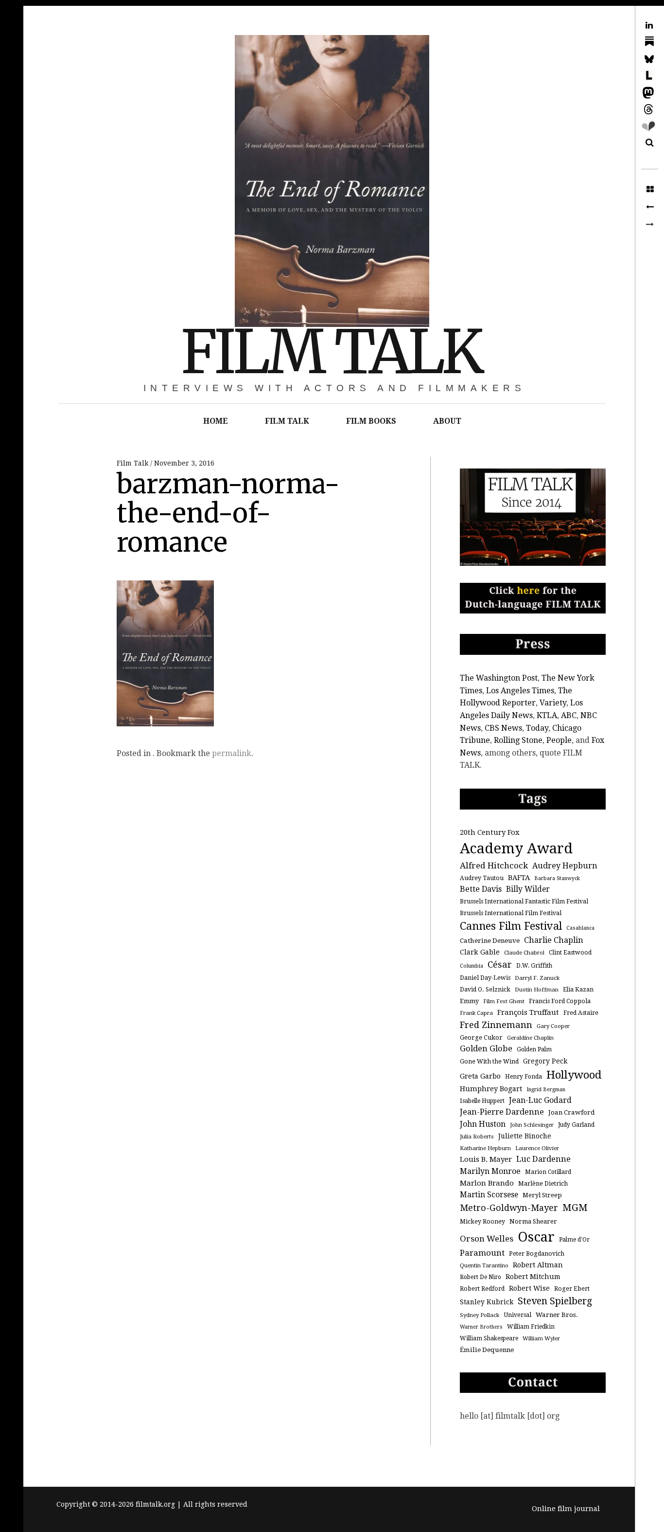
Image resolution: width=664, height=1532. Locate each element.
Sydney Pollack (479, 1315)
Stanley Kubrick (486, 1302)
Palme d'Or (574, 1239)
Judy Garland (576, 1124)
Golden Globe (486, 1048)
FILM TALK (331, 352)
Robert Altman (538, 1265)
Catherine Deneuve (490, 940)
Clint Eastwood (570, 952)
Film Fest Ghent (503, 1001)
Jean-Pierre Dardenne (502, 1112)
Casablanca (580, 928)
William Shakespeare (489, 1338)
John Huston (483, 1124)
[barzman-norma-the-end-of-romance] (649, 207)
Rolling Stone (518, 740)
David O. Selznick (485, 989)
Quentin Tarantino (484, 1265)
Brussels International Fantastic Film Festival (524, 901)
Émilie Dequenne (487, 1349)
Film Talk (133, 463)
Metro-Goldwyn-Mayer (509, 1208)
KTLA (547, 715)
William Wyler (541, 1338)
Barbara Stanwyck (557, 878)
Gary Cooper (553, 1026)
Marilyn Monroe (490, 1171)
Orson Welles (486, 1239)
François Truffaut (528, 1012)
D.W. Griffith (534, 965)
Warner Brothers (481, 1327)
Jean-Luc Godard (540, 1100)
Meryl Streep (542, 1195)
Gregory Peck (545, 1061)
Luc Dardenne (543, 1159)
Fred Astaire (580, 1012)
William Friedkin (531, 1326)
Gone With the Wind (489, 1061)
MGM (575, 1207)
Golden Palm (534, 1049)
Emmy (469, 1001)
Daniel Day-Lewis (485, 977)
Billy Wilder (528, 889)
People (559, 740)
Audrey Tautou (482, 878)
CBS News (503, 728)
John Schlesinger (532, 1124)
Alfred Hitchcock (494, 865)
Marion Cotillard (548, 1172)
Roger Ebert (572, 1288)
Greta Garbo (480, 1076)
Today (537, 728)
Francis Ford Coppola (560, 1001)
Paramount (482, 1253)
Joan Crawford (571, 1112)
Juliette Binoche (524, 1136)
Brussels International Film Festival (510, 913)
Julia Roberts (477, 1136)
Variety (553, 702)
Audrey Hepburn (564, 865)
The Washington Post (499, 678)
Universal (517, 1315)
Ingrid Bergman (545, 1089)
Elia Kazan (578, 989)
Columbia (471, 966)
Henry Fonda (523, 1076)
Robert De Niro (480, 1277)
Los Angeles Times (520, 690)
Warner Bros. (557, 1314)
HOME (215, 421)
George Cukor (481, 1037)
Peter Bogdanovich (536, 1253)
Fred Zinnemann (496, 1025)
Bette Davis (481, 889)
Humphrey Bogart (491, 1088)
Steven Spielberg (555, 1301)
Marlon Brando (487, 1183)
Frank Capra (476, 1012)
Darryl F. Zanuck (537, 977)
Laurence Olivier (537, 1148)
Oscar (536, 1237)
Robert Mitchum (533, 1276)
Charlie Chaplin (553, 940)
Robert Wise (529, 1288)
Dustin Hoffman (537, 989)
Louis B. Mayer (486, 1159)
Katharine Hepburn (485, 1148)
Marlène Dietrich (543, 1183)
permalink (231, 753)
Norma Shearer (533, 1221)
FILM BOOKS (371, 421)
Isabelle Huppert (482, 1101)
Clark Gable (480, 952)
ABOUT (447, 421)
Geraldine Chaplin (530, 1037)
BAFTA (519, 877)
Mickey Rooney (482, 1221)
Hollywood (574, 1074)
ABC (569, 715)
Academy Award (516, 848)
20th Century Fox (490, 832)
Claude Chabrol (524, 952)
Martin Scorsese (489, 1194)
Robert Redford (482, 1288)
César (500, 964)
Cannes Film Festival (511, 926)
